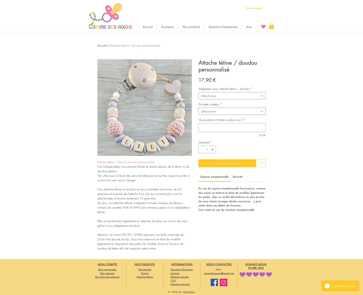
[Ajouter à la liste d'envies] (262, 163)
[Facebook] (214, 282)
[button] (271, 26)
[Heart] (263, 26)
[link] (215, 176)
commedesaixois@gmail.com (219, 273)
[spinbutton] (207, 149)
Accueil (102, 45)
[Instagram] (223, 282)
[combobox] (232, 95)
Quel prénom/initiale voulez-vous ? (222, 120)
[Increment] (212, 149)
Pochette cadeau (210, 104)
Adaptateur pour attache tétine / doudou (225, 89)
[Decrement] (201, 149)
